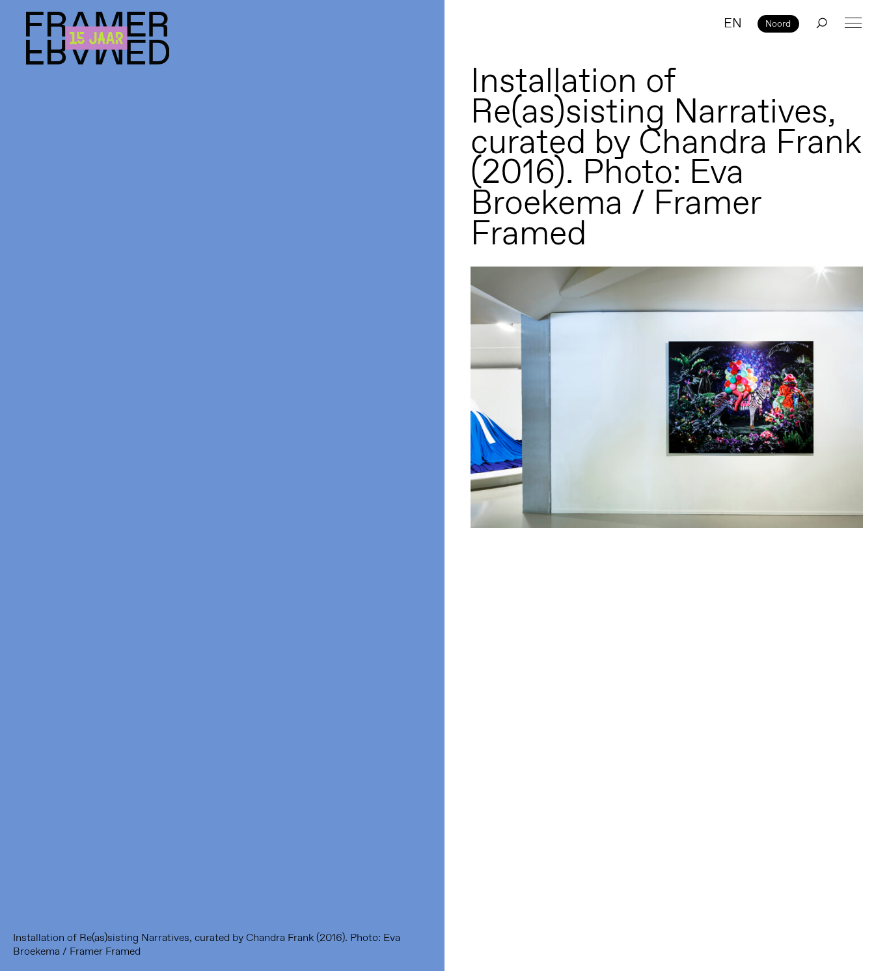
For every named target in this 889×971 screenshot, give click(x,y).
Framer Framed (97, 38)
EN (733, 22)
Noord (778, 23)
